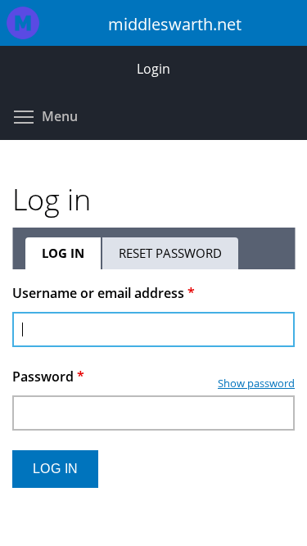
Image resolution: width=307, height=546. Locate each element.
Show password (256, 383)
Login (153, 69)
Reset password (170, 253)
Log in (72, 257)
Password (48, 377)
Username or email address (103, 293)
